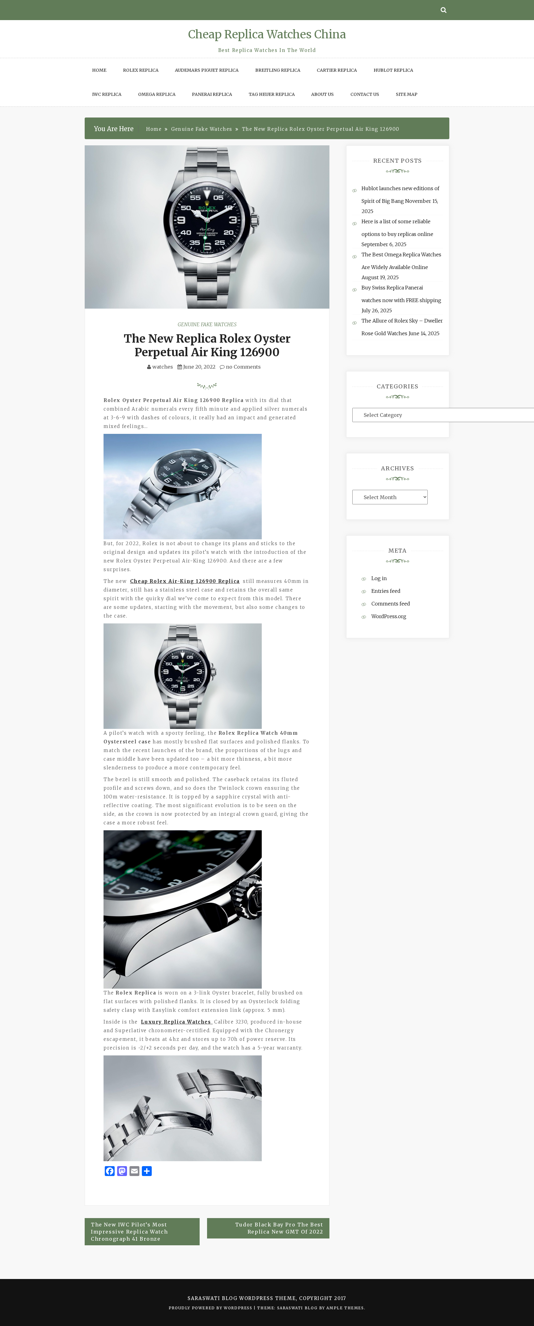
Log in (379, 578)
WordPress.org (388, 616)
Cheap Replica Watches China (267, 34)
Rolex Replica (141, 70)
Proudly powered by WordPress (211, 1308)
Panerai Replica (212, 94)
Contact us (364, 94)
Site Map (406, 94)
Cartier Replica (337, 70)
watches (162, 367)
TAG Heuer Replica (272, 94)
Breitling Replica (277, 70)
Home (99, 70)
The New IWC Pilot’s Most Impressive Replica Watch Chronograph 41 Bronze (129, 1231)
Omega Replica (157, 94)
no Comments (243, 367)
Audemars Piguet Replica (207, 70)
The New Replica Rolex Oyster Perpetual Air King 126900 (207, 345)
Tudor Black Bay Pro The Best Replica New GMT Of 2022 (279, 1228)
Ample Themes (345, 1308)
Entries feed (385, 591)
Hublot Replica (393, 70)
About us (322, 94)
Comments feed (390, 604)
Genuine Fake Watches (207, 324)
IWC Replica (106, 94)
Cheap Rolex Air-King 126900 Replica (185, 581)
